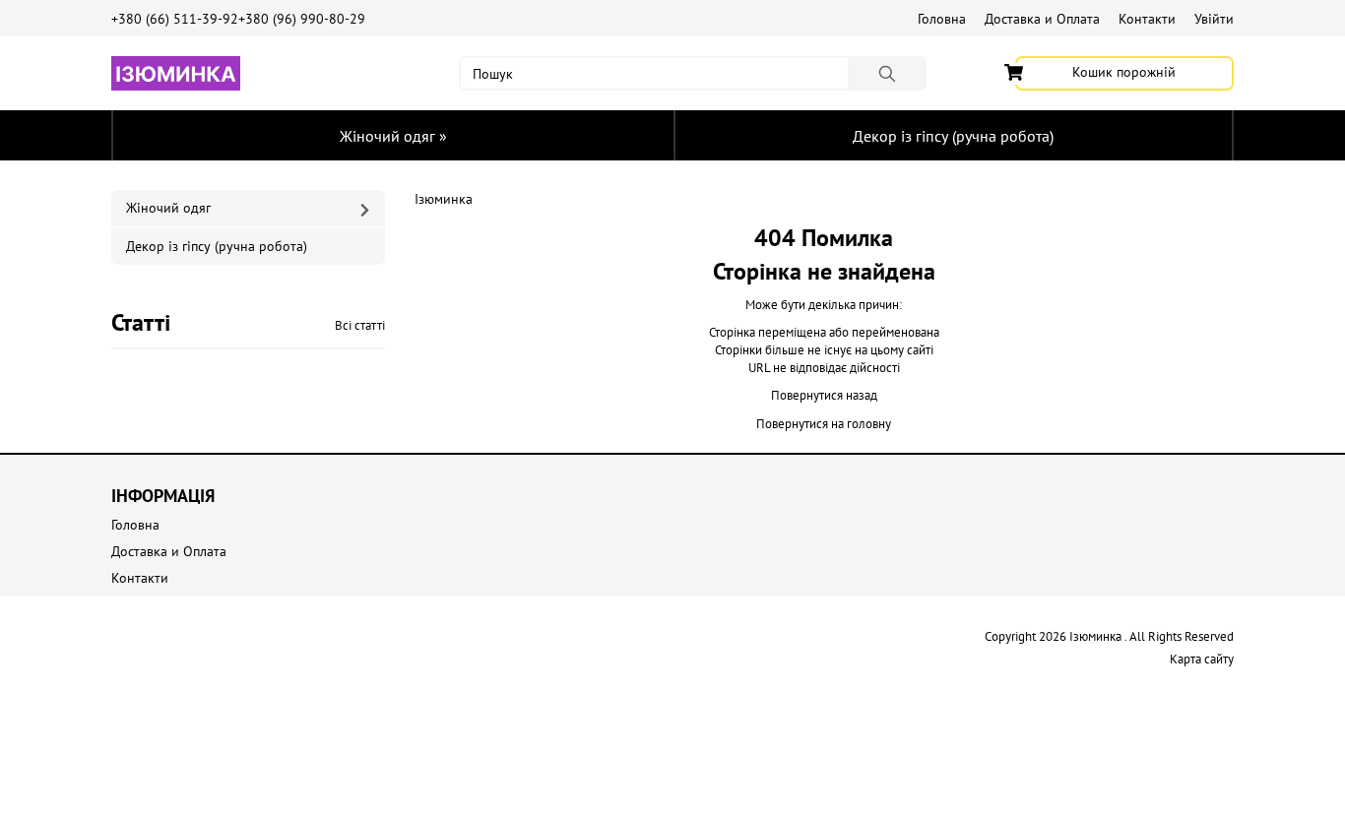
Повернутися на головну (823, 423)
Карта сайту (1202, 659)
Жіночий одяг (393, 136)
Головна (942, 19)
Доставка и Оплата (1042, 19)
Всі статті (360, 325)
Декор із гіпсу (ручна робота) (953, 136)
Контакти (1147, 19)
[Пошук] (887, 73)
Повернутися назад (824, 395)
